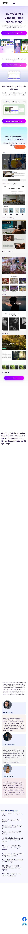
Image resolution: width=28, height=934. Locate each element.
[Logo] (5, 2)
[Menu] (14, 3)
